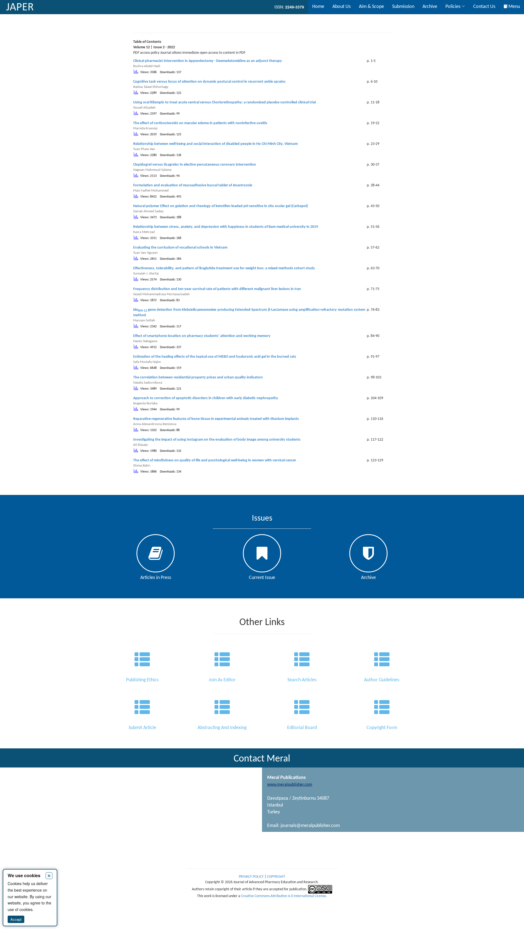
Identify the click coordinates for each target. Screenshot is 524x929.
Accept (16, 919)
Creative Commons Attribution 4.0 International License (283, 896)
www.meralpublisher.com (289, 784)
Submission (403, 6)
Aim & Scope (371, 6)
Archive (429, 6)
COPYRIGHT (276, 877)
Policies (453, 6)
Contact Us (484, 6)
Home (318, 6)
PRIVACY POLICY (251, 877)
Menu (513, 6)
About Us (341, 6)
